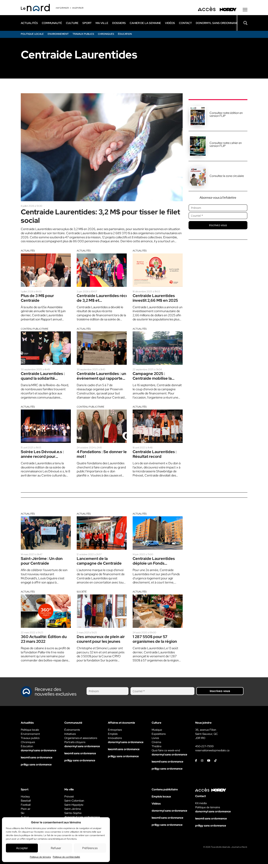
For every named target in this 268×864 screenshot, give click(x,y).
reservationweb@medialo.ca (212, 750)
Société (82, 591)
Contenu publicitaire (34, 328)
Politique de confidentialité (66, 857)
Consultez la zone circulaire (227, 176)
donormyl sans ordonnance (218, 23)
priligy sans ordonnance (36, 764)
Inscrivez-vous (218, 225)
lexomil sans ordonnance (36, 757)
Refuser (56, 848)
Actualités (28, 250)
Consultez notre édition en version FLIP (226, 114)
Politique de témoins (40, 857)
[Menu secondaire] (245, 9)
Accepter (22, 848)
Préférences (90, 848)
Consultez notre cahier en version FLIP (226, 144)
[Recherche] (242, 23)
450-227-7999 (204, 746)
